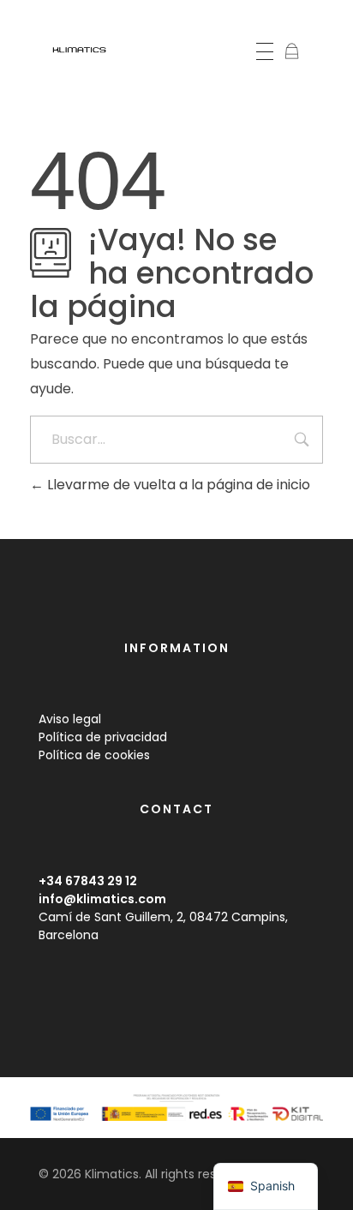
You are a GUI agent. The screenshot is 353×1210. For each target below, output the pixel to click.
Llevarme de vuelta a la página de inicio (177, 484)
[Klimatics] (85, 50)
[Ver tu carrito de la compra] (292, 52)
